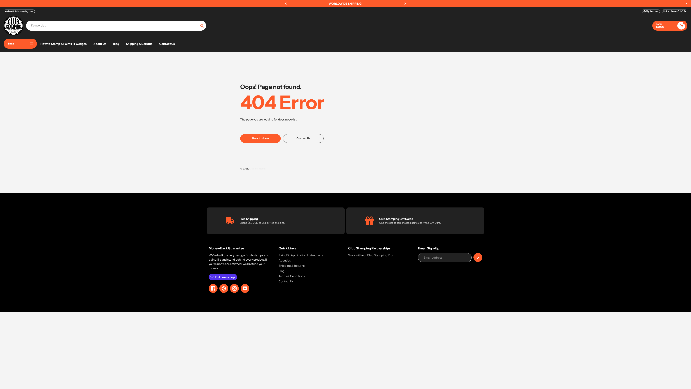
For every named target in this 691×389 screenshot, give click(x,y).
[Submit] (477, 257)
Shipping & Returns (292, 265)
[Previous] (286, 3)
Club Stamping (257, 168)
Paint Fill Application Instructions (301, 255)
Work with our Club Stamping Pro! (370, 255)
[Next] (405, 3)
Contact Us (286, 281)
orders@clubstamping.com (19, 11)
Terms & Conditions (292, 276)
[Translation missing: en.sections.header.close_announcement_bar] (686, 3)
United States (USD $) (674, 11)
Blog (281, 271)
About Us (285, 260)
